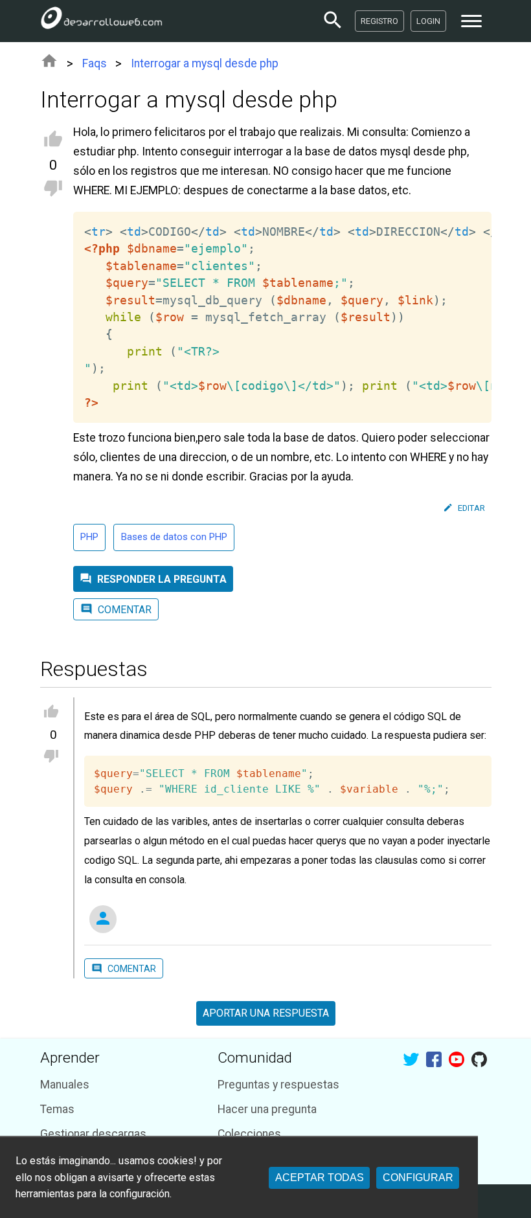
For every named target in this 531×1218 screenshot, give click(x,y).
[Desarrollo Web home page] (101, 21)
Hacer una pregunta (267, 1109)
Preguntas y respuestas (278, 1084)
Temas (57, 1109)
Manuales (64, 1084)
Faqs (94, 63)
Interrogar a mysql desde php (204, 63)
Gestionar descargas (93, 1133)
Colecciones (249, 1133)
